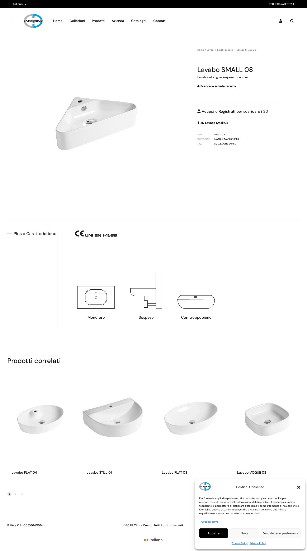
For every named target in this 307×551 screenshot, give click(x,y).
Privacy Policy (258, 543)
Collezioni (77, 21)
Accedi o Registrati (218, 111)
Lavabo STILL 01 (99, 472)
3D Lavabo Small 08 (214, 123)
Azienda (118, 21)
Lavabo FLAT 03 (174, 472)
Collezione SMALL (225, 143)
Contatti (159, 21)
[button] (299, 487)
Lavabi (210, 49)
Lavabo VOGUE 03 (251, 472)
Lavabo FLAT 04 (24, 472)
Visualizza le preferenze (280, 533)
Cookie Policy (240, 543)
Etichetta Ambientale (281, 4)
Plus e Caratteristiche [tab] (35, 233)
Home (57, 21)
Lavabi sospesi (225, 49)
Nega (244, 533)
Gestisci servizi (210, 521)
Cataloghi (138, 21)
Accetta (213, 533)
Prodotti (98, 21)
